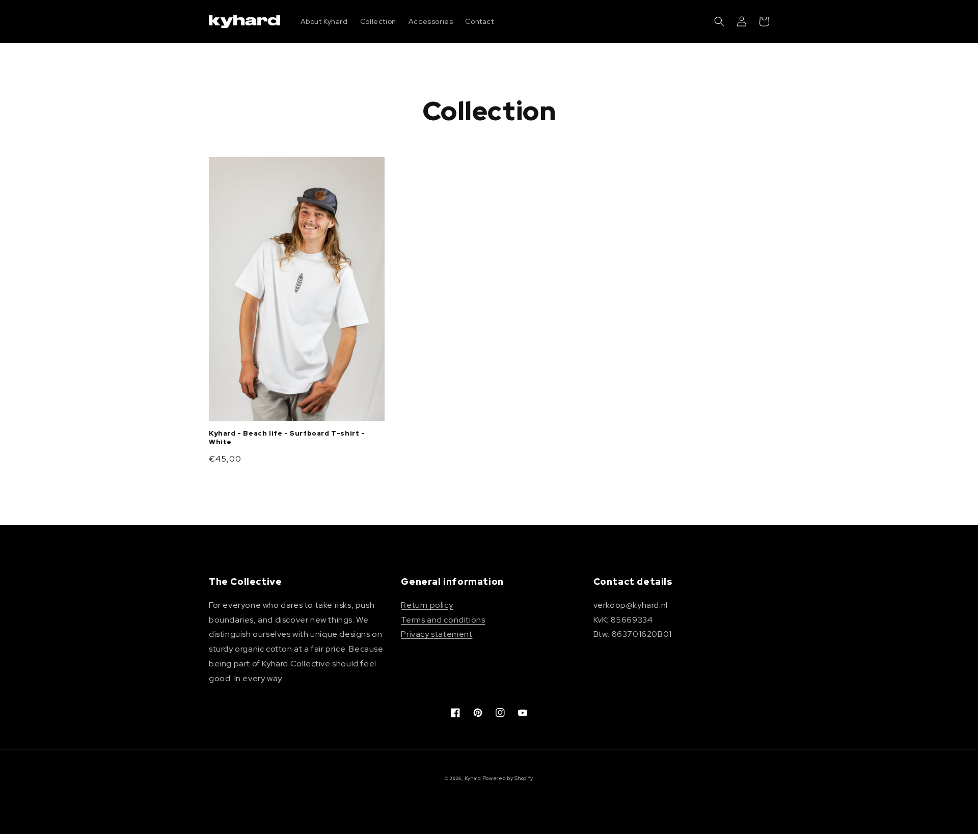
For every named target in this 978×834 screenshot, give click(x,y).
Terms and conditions (443, 619)
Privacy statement (436, 634)
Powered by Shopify (507, 778)
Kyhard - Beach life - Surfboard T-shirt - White (287, 437)
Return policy (427, 605)
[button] (719, 21)
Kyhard (473, 778)
